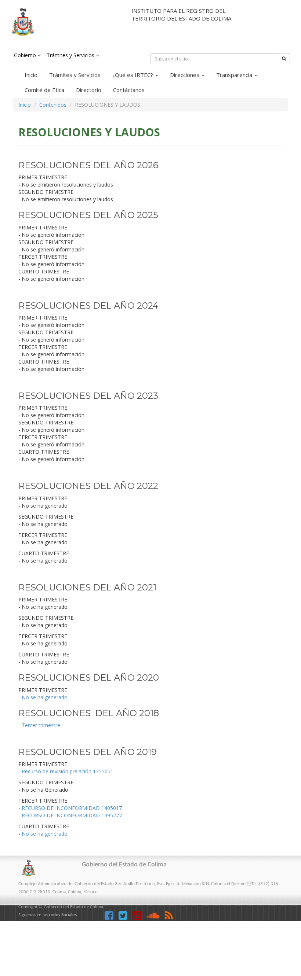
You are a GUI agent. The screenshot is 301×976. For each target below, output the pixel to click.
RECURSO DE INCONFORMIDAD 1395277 (72, 815)
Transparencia (235, 74)
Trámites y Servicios (75, 74)
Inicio (31, 74)
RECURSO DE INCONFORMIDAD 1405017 (72, 807)
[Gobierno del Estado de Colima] (63, 22)
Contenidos (52, 104)
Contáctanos (129, 89)
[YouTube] (139, 917)
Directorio (88, 89)
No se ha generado (45, 697)
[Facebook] (112, 917)
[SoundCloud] (155, 917)
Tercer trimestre (41, 725)
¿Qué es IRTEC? (133, 74)
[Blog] (171, 917)
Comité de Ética (44, 89)
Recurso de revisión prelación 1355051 (67, 771)
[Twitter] (126, 917)
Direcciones (185, 74)
